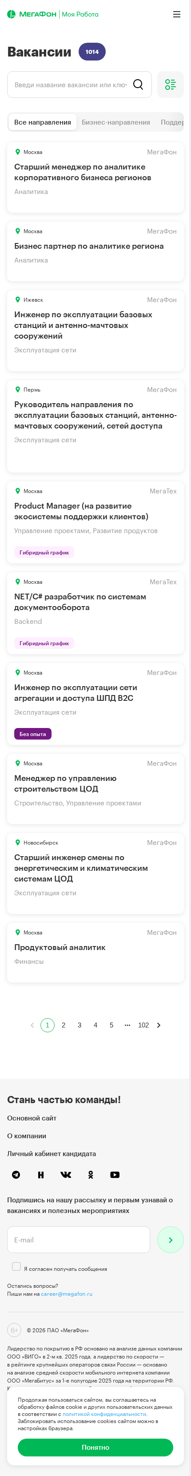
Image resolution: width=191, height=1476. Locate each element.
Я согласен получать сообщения (65, 1269)
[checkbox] (16, 1266)
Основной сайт (31, 1118)
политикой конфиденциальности (104, 1414)
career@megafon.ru (66, 1293)
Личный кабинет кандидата (51, 1153)
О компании (26, 1136)
